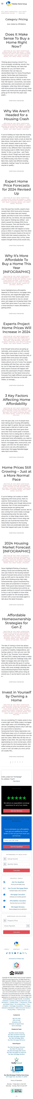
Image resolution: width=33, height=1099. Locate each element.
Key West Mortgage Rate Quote (17, 1050)
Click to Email (16, 1020)
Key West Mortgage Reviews (16, 1054)
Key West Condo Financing (16, 1033)
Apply (7, 949)
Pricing (26, 56)
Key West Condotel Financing (16, 1034)
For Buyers (8, 55)
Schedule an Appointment (16, 1024)
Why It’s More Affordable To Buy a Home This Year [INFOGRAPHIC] (16, 264)
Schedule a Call (16, 1022)
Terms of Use (21, 1009)
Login (26, 949)
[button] (2, 3)
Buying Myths (20, 279)
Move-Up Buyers (23, 413)
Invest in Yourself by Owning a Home (16, 696)
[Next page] (22, 762)
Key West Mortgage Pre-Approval (16, 1052)
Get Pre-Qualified (17, 847)
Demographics (9, 635)
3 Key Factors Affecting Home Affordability (16, 400)
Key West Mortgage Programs (16, 1036)
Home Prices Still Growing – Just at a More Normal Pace (16, 473)
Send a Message (16, 1025)
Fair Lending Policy (19, 1004)
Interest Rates (9, 127)
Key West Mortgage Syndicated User (15, 51)
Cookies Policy (14, 1002)
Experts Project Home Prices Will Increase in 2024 (16, 328)
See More (16, 781)
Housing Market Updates (20, 126)
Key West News (15, 56)
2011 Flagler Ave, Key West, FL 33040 (16, 1076)
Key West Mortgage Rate (16, 1038)
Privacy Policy (11, 1009)
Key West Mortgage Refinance (16, 1040)
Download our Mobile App (16, 958)
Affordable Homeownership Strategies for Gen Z (16, 621)
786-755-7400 (16, 1018)
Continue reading (16, 100)
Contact (16, 949)
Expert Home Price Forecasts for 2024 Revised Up (16, 187)
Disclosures (23, 1002)
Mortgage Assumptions (16, 1006)
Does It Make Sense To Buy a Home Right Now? (17, 40)
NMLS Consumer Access (23, 1008)
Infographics (8, 282)
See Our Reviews (16, 811)
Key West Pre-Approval (16, 1049)
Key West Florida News (12, 202)
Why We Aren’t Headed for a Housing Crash (16, 115)
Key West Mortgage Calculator (16, 1047)
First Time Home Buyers (20, 53)
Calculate (16, 870)
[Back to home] (16, 3)
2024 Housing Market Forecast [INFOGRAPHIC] (16, 547)
